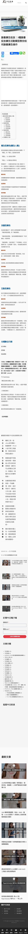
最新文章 (7, 679)
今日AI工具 (7, 657)
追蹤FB (7, 932)
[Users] (16, 930)
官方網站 (3, 346)
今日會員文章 (8, 677)
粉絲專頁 (3, 354)
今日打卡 (7, 675)
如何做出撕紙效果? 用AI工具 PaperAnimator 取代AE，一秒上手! (19, 608)
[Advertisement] (12, 90)
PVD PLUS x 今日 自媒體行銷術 (12, 689)
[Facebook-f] (7, 930)
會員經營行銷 (8, 681)
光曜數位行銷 (6, 137)
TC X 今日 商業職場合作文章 (14, 696)
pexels (9, 373)
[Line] (25, 930)
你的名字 (5, 622)
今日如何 (7, 667)
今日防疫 (7, 653)
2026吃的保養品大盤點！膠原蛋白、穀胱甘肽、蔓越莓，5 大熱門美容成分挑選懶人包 (19, 562)
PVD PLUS (14, 922)
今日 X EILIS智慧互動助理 (11, 683)
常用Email (6, 629)
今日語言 (7, 651)
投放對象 (8, 119)
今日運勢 (7, 659)
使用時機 (8, 121)
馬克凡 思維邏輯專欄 (12, 694)
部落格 (3, 350)
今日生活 (7, 671)
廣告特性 (7, 118)
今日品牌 (7, 669)
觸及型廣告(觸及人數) (8, 116)
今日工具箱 (2, 446)
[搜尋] (26, 3)
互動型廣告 (6, 130)
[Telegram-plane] (20, 930)
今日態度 (7, 665)
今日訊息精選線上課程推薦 (13, 692)
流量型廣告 (6, 123)
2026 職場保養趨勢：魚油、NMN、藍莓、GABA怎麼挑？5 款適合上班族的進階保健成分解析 (14, 815)
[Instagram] (11, 930)
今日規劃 (7, 673)
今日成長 (7, 661)
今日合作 (7, 690)
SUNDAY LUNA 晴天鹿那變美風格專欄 (14, 655)
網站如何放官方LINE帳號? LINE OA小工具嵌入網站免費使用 (19, 597)
